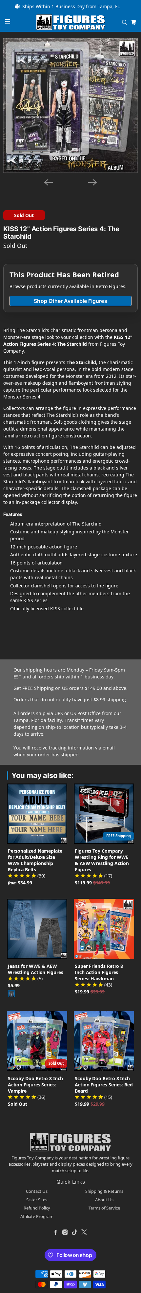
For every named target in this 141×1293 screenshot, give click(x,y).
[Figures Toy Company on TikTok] (74, 1232)
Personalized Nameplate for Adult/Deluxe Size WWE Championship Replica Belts (35, 860)
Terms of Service (104, 1208)
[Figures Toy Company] (70, 22)
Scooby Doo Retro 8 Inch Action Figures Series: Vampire (35, 1084)
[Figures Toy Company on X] (84, 1232)
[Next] (92, 182)
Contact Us (37, 1191)
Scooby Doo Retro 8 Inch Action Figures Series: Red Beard (104, 1084)
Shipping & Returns (104, 1191)
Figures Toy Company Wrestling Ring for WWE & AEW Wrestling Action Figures (102, 860)
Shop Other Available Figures (70, 301)
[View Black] (11, 993)
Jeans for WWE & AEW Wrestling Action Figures (35, 969)
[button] (57, 191)
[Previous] (48, 182)
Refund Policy (37, 1208)
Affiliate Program (36, 1216)
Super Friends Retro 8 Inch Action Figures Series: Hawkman (99, 972)
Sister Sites (36, 1200)
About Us (104, 1200)
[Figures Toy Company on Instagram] (65, 1232)
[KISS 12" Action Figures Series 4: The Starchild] (70, 105)
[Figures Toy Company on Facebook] (55, 1232)
